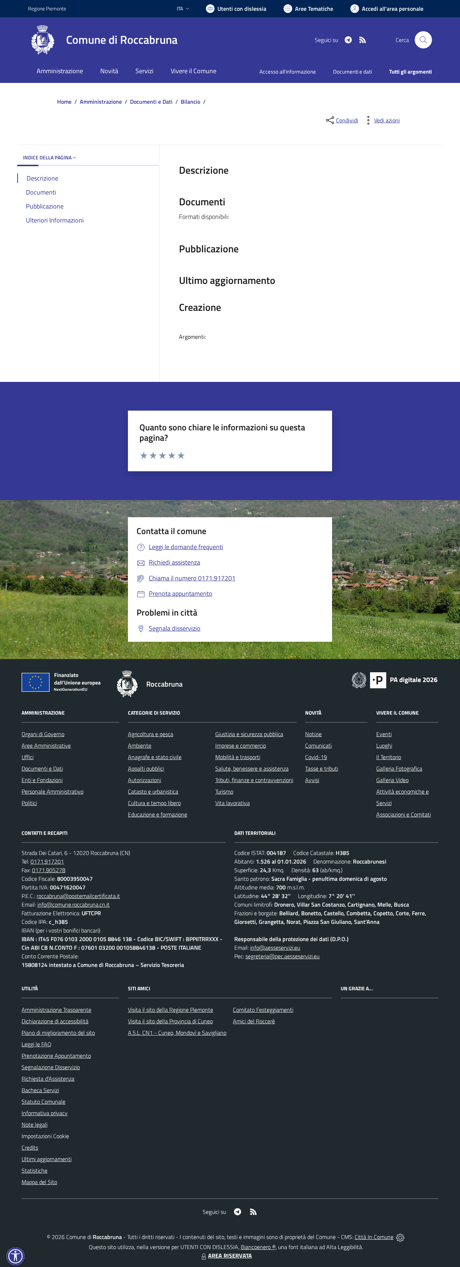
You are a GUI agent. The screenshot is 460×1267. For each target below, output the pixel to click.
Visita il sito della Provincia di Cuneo (170, 1021)
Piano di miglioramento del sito (58, 1032)
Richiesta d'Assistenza (48, 1078)
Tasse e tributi (321, 768)
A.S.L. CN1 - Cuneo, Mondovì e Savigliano (177, 1032)
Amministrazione (101, 101)
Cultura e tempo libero (154, 803)
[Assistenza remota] (400, 1237)
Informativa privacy (45, 1113)
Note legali (34, 1124)
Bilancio (190, 101)
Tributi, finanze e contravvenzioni (254, 780)
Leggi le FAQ (36, 1044)
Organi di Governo (43, 734)
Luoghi (384, 745)
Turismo (224, 791)
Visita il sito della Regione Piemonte (170, 1009)
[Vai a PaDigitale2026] (394, 679)
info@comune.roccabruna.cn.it (73, 904)
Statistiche (34, 1170)
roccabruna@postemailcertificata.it (78, 896)
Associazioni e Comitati (403, 814)
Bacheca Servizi (40, 1090)
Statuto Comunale (43, 1101)
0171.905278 (48, 870)
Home (64, 101)
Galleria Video (392, 780)
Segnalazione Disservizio (51, 1067)
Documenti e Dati (151, 101)
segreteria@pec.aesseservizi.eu (282, 956)
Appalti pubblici (146, 768)
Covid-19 (316, 757)
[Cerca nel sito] (423, 39)
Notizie (313, 734)
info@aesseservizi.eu (275, 947)
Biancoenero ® (258, 1247)
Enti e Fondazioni (42, 780)
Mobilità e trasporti (237, 757)
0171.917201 (47, 861)
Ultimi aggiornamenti (47, 1159)
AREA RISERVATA (230, 1255)
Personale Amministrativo (52, 791)
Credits (30, 1147)
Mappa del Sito (39, 1182)
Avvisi (312, 780)
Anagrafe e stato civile (154, 757)
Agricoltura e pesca (150, 734)
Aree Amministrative (46, 745)
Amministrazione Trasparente (56, 1009)
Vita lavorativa (232, 803)
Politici (29, 803)
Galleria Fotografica (399, 768)
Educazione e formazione (157, 814)
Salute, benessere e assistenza (252, 768)
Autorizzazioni (144, 780)
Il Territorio (388, 757)
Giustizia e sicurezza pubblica (249, 734)
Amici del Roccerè (254, 1021)
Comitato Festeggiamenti (263, 1009)
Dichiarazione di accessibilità (55, 1021)
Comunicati (318, 745)
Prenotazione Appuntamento (56, 1055)
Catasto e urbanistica (153, 791)
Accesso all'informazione (287, 71)
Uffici (27, 757)
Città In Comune (374, 1237)
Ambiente (139, 745)
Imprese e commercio (240, 745)
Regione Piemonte (47, 8)
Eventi (384, 734)
